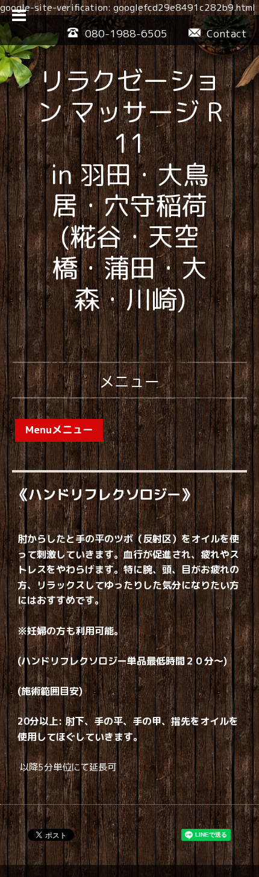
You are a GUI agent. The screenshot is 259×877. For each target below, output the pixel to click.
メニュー (129, 381)
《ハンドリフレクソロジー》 (104, 494)
